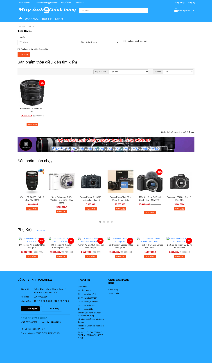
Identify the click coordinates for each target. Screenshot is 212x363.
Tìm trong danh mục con (137, 41)
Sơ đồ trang (113, 290)
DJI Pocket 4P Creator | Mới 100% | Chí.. (32, 246)
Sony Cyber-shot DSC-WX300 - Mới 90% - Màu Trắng (61, 200)
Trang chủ (21, 26)
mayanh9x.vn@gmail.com (47, 3)
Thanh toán (79, 3)
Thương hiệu (113, 293)
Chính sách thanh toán (87, 298)
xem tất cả (41, 230)
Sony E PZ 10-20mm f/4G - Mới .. (32, 110)
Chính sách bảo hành (87, 294)
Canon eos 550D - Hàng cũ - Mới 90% (179, 198)
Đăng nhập (180, 3)
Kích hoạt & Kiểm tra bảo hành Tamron (91, 327)
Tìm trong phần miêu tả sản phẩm (35, 49)
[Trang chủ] (20, 19)
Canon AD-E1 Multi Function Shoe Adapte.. (91, 246)
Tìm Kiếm (31, 26)
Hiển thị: (158, 72)
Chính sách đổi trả (85, 309)
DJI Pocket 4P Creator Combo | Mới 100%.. (61, 246)
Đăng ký (191, 3)
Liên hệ (59, 18)
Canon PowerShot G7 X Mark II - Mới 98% (120, 198)
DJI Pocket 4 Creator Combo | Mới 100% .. (150, 246)
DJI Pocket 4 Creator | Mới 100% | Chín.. (120, 246)
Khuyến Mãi (66, 3)
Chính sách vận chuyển (88, 302)
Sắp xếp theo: (101, 72)
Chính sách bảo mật (86, 305)
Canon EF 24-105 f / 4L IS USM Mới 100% (32, 198)
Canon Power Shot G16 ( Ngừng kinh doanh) (91, 198)
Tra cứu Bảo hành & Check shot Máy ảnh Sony (89, 314)
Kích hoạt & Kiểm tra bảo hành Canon (91, 320)
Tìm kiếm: (22, 37)
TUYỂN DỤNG (84, 290)
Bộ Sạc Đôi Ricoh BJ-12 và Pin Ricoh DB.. (179, 246)
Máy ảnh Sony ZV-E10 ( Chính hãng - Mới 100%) (150, 198)
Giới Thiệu (82, 287)
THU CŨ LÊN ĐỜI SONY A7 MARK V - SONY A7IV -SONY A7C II (90, 335)
